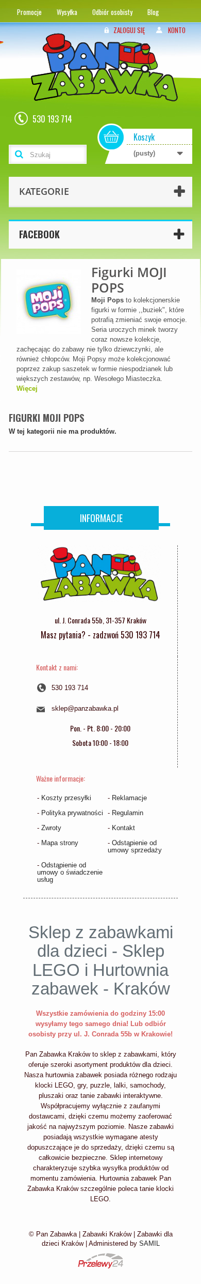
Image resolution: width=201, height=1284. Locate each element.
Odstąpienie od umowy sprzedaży (135, 846)
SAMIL (149, 1243)
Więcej (27, 388)
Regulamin (127, 813)
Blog (153, 12)
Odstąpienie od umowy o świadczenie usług (70, 872)
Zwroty (51, 828)
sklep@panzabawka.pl (85, 708)
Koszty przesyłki (66, 798)
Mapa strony (59, 843)
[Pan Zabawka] (108, 80)
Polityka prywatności (72, 813)
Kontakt (123, 828)
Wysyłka (67, 12)
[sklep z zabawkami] (99, 577)
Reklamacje (129, 798)
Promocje (29, 12)
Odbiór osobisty (112, 12)
